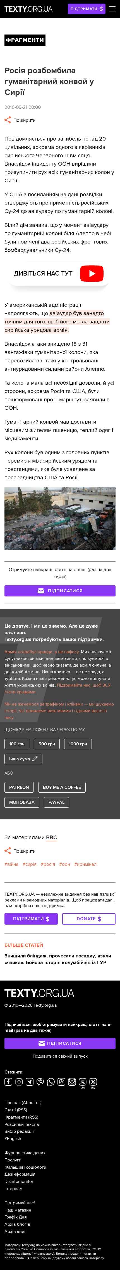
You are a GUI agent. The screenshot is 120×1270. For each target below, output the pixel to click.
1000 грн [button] (78, 744)
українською (43, 1254)
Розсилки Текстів (21, 1124)
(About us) (32, 1103)
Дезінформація (19, 1174)
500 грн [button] (47, 744)
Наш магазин (17, 1210)
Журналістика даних (24, 1153)
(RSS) (22, 1110)
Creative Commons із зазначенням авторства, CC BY (61, 1249)
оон (66, 864)
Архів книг (15, 1231)
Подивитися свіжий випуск (60, 1056)
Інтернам (13, 1189)
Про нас (12, 1103)
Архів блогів (17, 1224)
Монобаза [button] (22, 802)
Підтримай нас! (19, 1203)
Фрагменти (15, 1117)
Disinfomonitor (18, 1181)
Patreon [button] (19, 787)
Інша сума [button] (19, 759)
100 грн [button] (17, 744)
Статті (10, 1110)
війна (12, 864)
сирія (31, 864)
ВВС (51, 837)
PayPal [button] (56, 802)
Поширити (23, 120)
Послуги (12, 1160)
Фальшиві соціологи (25, 1167)
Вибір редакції (19, 1131)
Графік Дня (15, 1217)
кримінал (87, 864)
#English (12, 1138)
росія (49, 864)
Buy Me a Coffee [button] (62, 787)
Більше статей (23, 945)
